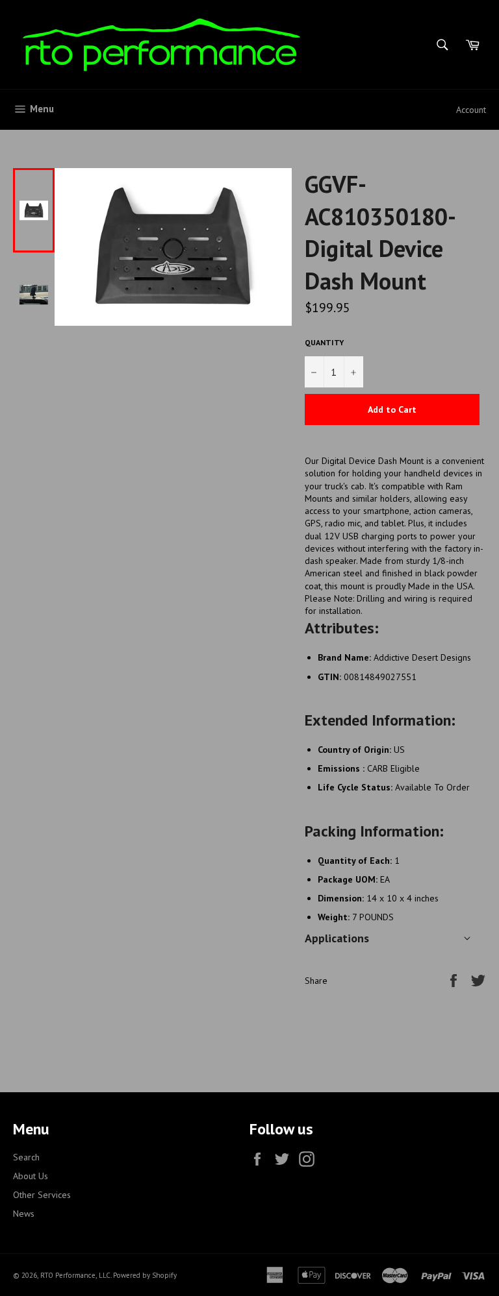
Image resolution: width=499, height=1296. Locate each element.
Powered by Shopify (145, 1275)
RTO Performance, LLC (75, 1275)
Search (26, 1157)
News (23, 1213)
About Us (30, 1176)
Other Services (42, 1195)
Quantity (324, 342)
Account (471, 110)
